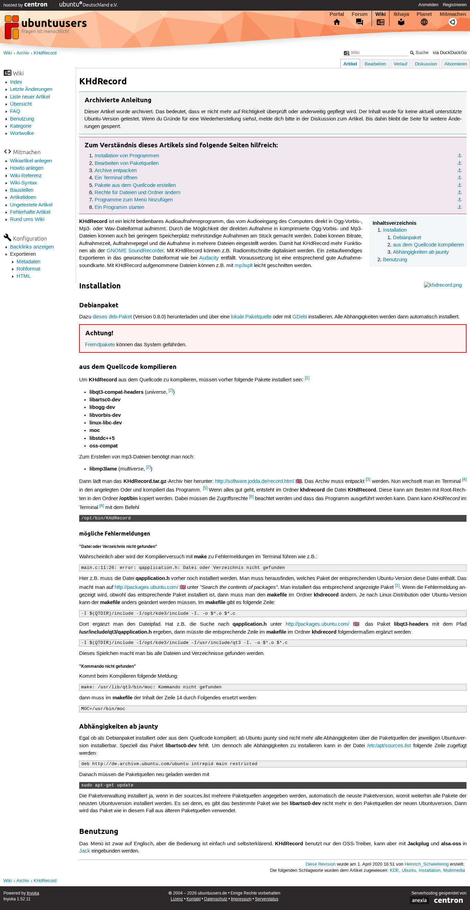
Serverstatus (266, 899)
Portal (337, 14)
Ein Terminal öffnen (116, 178)
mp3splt (244, 266)
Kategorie (20, 126)
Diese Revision (320, 864)
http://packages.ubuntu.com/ (146, 587)
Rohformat (28, 269)
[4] (464, 479)
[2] (171, 390)
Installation (395, 230)
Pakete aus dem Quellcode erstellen (135, 185)
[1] (307, 378)
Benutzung (22, 119)
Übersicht (21, 104)
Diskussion (426, 64)
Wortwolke (22, 133)
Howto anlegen (26, 168)
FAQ (15, 111)
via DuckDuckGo (450, 52)
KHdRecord (45, 53)
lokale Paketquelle (251, 317)
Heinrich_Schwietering (427, 864)
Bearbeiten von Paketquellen (127, 163)
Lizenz (177, 899)
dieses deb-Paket (112, 317)
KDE (394, 870)
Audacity (209, 258)
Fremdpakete (100, 345)
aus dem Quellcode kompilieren (428, 245)
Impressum (241, 899)
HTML (24, 276)
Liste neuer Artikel (30, 97)
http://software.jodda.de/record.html (254, 481)
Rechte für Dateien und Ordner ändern (137, 193)
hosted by (13, 5)
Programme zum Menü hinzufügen (134, 200)
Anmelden (428, 5)
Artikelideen (23, 197)
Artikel (350, 64)
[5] (205, 488)
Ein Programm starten (119, 207)
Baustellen (21, 190)
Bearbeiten (375, 64)
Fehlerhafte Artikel (30, 212)
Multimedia (454, 870)
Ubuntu (409, 870)
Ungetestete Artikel (31, 205)
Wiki (380, 14)
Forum (359, 14)
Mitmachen (453, 14)
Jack (84, 851)
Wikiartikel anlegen (31, 161)
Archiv (23, 53)
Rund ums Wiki (27, 219)
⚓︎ (459, 156)
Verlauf (400, 64)
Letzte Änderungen (31, 89)
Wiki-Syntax (23, 183)
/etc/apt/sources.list (389, 746)
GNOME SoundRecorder (135, 251)
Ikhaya (401, 14)
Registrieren (455, 5)
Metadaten (28, 262)
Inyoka (33, 893)
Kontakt (193, 899)
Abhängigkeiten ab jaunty (421, 252)
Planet (424, 14)
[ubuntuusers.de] (46, 29)
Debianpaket (407, 238)
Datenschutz (215, 899)
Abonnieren (456, 64)
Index (16, 82)
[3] (368, 479)
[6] (251, 496)
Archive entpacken (116, 171)
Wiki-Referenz (26, 176)
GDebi (299, 317)
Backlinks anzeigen (32, 247)
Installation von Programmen (127, 156)
